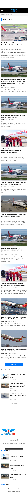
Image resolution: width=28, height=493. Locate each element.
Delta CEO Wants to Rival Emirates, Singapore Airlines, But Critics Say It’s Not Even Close (17, 386)
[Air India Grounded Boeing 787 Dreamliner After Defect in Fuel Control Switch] (14, 237)
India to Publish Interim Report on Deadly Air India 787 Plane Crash (14, 116)
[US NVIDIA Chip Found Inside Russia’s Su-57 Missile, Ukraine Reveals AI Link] (5, 395)
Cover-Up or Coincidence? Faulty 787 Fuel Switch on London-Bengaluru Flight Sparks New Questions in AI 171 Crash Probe (13, 82)
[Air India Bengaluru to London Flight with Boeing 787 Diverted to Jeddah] (14, 172)
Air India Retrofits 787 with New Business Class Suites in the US (14, 350)
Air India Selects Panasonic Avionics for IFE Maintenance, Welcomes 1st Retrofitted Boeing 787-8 (13, 150)
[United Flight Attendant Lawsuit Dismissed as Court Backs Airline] (5, 376)
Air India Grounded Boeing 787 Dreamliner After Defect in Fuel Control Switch (13, 250)
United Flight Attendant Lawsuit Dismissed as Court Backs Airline (18, 376)
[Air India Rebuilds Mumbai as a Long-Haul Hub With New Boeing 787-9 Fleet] (14, 272)
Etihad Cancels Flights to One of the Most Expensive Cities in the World (18, 476)
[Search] (26, 10)
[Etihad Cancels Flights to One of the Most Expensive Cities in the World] (5, 476)
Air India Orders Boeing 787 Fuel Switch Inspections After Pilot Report (13, 215)
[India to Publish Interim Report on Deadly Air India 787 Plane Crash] (14, 104)
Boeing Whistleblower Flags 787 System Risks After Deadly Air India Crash (13, 318)
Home (2, 14)
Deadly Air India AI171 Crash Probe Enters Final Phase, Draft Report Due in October (14, 44)
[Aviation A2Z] (14, 10)
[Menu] (2, 10)
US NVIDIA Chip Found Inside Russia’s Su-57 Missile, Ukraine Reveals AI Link (17, 395)
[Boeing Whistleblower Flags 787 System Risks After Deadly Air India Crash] (14, 306)
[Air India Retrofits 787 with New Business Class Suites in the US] (14, 338)
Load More (13, 364)
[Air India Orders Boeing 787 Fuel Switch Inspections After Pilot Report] (14, 203)
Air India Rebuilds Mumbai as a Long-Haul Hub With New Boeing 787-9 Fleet (13, 284)
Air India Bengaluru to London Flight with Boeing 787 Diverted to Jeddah (13, 183)
